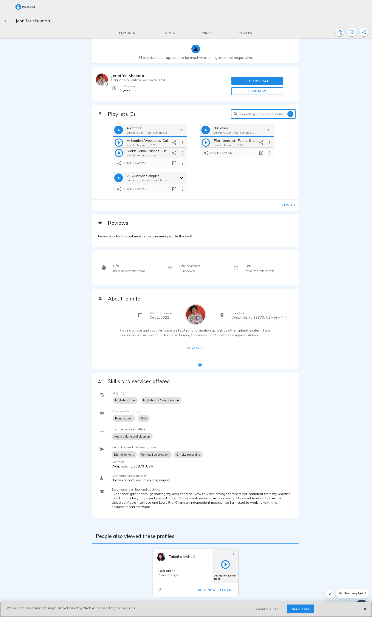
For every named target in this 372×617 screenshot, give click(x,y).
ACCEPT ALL (300, 609)
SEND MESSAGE (257, 81)
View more (195, 348)
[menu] (6, 7)
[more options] (182, 142)
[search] (235, 114)
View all (288, 205)
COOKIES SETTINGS (270, 609)
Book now (207, 590)
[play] (119, 142)
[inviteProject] (339, 32)
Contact (227, 590)
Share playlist (134, 163)
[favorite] (351, 32)
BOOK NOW (257, 91)
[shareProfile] (364, 32)
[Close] (365, 609)
